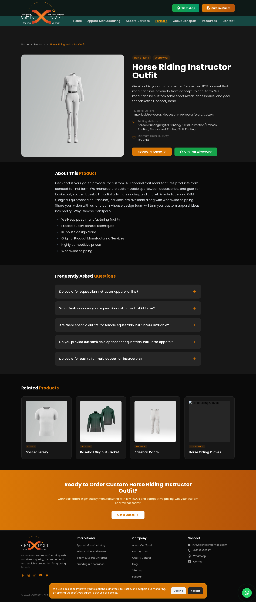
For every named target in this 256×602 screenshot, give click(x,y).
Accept (195, 591)
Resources (209, 21)
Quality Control (141, 558)
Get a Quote (126, 515)
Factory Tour (140, 551)
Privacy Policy (127, 592)
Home (77, 21)
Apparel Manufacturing (103, 21)
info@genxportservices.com (210, 545)
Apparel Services (138, 21)
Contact (229, 21)
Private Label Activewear (92, 551)
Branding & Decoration (91, 564)
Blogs (135, 564)
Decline (178, 591)
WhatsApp (188, 8)
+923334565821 (202, 550)
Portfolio (161, 21)
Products (39, 44)
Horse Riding (141, 57)
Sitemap (137, 570)
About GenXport (184, 21)
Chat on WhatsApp (198, 152)
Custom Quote (220, 8)
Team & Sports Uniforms (92, 558)
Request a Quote (150, 152)
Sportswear (161, 57)
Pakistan (137, 576)
